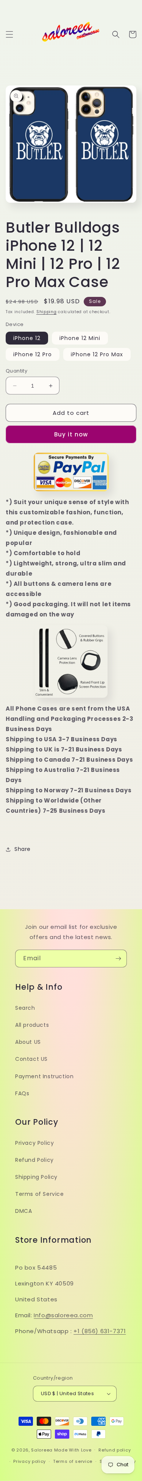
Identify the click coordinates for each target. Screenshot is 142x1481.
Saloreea (42, 1450)
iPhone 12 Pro (32, 354)
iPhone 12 (27, 338)
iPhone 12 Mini (79, 338)
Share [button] (22, 849)
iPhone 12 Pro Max (97, 354)
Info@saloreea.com (63, 1315)
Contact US (31, 1059)
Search (25, 1008)
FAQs (22, 1093)
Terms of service (72, 1461)
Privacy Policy (34, 1143)
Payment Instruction (44, 1076)
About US (28, 1042)
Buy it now (71, 434)
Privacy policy (29, 1461)
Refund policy (114, 1450)
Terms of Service (39, 1194)
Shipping (46, 312)
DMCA (23, 1211)
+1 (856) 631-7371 (99, 1331)
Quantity (16, 370)
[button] (9, 34)
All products (32, 1025)
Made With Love (73, 1450)
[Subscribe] (118, 958)
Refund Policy (34, 1160)
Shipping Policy (36, 1177)
